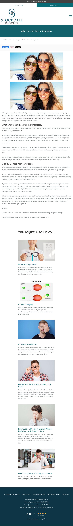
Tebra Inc (16, 494)
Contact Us (65, 494)
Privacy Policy (26, 494)
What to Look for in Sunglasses (29, 40)
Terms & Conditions (39, 494)
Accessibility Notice (54, 494)
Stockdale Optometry (7, 40)
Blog (17, 40)
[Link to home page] (34, 16)
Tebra (44, 519)
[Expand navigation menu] (70, 16)
